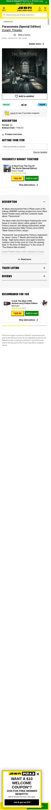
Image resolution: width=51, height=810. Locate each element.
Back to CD (9, 22)
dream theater (12, 30)
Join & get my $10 (21, 802)
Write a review (24, 35)
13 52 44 (29, 3)
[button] (8, 8)
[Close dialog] (37, 782)
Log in (12, 113)
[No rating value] (8, 35)
